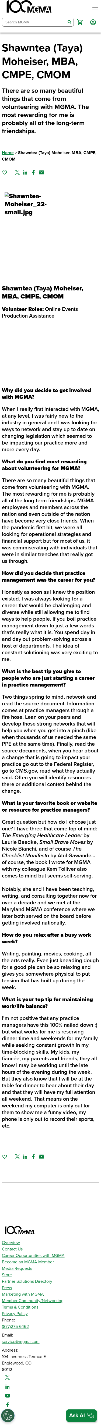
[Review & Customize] (8, 1415)
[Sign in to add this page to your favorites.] (4, 172)
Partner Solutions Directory (27, 1281)
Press (7, 1288)
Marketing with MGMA (23, 1294)
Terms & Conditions (20, 1307)
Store (7, 1275)
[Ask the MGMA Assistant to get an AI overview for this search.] (81, 1415)
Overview (11, 1242)
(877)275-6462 (15, 1326)
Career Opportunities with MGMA (33, 1255)
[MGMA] (29, 7)
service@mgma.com (21, 1341)
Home (8, 152)
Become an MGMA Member (28, 1262)
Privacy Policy (15, 1313)
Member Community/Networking (33, 1300)
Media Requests (17, 1268)
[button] (80, 22)
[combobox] (34, 22)
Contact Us (12, 1249)
